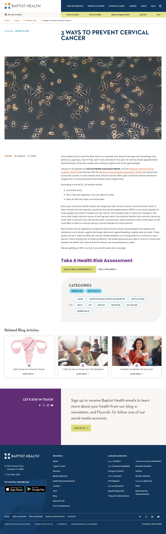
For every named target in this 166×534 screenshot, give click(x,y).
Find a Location (73, 15)
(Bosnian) (144, 481)
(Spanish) (116, 491)
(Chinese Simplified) (119, 466)
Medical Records (60, 476)
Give (158, 15)
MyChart (143, 15)
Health (80, 305)
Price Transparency (61, 506)
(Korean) (115, 476)
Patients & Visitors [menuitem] (96, 6)
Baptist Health (94, 291)
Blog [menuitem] (153, 6)
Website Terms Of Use (44, 524)
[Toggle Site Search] (160, 6)
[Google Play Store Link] (36, 489)
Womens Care (77, 291)
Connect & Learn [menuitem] (116, 6)
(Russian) (116, 486)
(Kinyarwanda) (142, 492)
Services (56, 471)
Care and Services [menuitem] (75, 6)
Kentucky (101, 305)
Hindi (138, 486)
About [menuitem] (144, 6)
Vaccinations (132, 305)
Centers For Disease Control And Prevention (107, 299)
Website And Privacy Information (17, 524)
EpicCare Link (58, 501)
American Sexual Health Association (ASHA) (121, 172)
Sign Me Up (79, 428)
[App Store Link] (15, 489)
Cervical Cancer (137, 299)
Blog (55, 496)
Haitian (139, 471)
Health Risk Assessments (77, 269)
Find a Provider (95, 15)
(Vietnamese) (118, 496)
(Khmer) (143, 476)
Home (7, 517)
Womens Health (83, 311)
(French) (116, 471)
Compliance (62, 524)
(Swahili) (143, 466)
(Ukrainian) (148, 461)
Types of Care (59, 466)
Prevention (115, 305)
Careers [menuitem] (132, 6)
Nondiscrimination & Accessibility (84, 524)
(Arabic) (114, 461)
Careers (56, 486)
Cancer (80, 299)
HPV (90, 305)
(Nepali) (113, 481)
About (55, 461)
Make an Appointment (120, 15)
